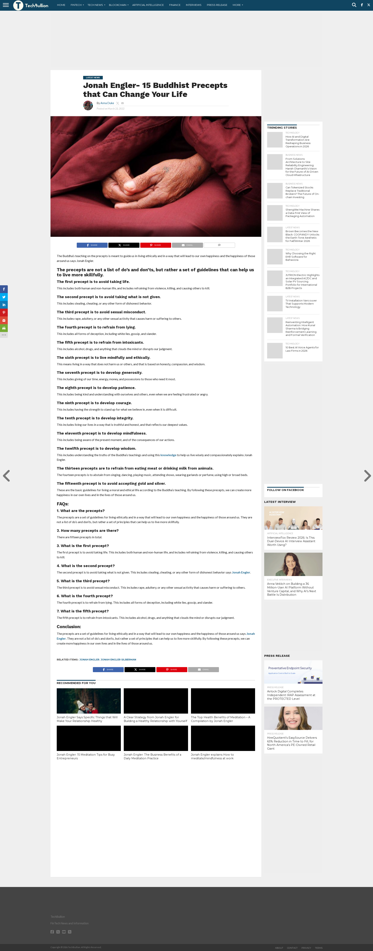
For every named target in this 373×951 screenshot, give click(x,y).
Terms (318, 948)
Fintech (76, 4)
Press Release (217, 4)
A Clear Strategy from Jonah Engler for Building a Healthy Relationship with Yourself (155, 719)
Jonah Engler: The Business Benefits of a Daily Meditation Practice (152, 756)
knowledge (168, 455)
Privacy (306, 948)
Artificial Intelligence (148, 4)
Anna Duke (107, 103)
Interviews (193, 4)
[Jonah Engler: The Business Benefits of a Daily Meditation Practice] (156, 745)
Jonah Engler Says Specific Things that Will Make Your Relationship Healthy (87, 719)
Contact (292, 948)
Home (61, 4)
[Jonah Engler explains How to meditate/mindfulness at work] (223, 745)
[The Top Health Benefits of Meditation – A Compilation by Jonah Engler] (223, 707)
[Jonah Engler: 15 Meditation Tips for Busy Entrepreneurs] (89, 745)
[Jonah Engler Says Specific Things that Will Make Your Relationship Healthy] (89, 707)
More (237, 4)
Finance (174, 4)
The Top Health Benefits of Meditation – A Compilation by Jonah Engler (220, 719)
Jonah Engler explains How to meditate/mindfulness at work (212, 756)
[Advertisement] (186, 40)
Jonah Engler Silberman (118, 659)
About (279, 948)
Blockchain (117, 4)
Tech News (95, 4)
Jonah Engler (241, 572)
